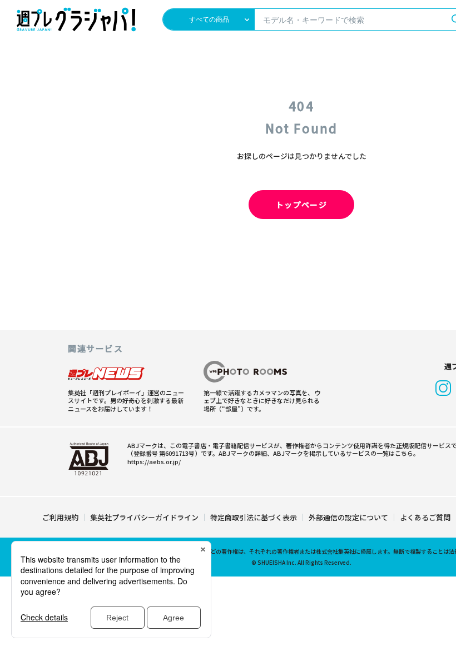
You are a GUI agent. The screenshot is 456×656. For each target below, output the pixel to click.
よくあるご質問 (425, 517)
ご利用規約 (60, 517)
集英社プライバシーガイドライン (144, 517)
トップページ (301, 204)
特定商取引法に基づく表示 (253, 517)
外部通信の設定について (348, 517)
